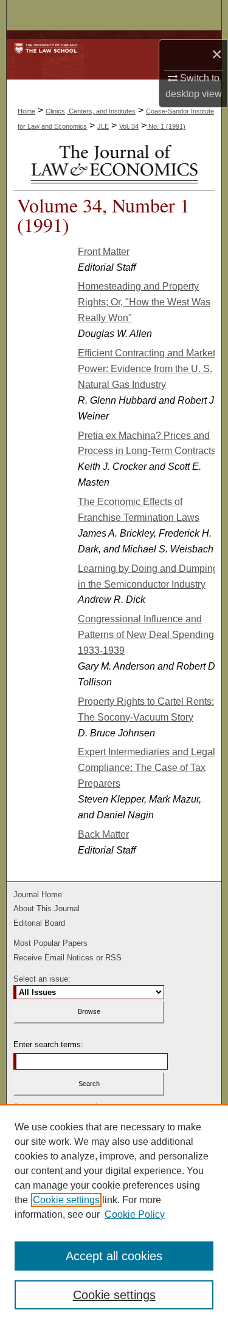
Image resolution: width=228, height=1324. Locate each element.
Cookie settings (66, 1200)
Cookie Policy (135, 1214)
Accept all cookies (114, 1256)
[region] (114, 1214)
